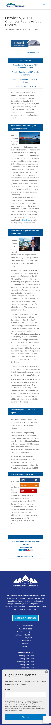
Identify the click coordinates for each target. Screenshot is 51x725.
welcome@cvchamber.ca (31, 632)
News (36, 29)
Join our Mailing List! (25, 556)
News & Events (25, 547)
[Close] (46, 671)
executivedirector (14, 29)
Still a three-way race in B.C (25, 86)
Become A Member (25, 617)
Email (7, 689)
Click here (26, 220)
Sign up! (25, 717)
